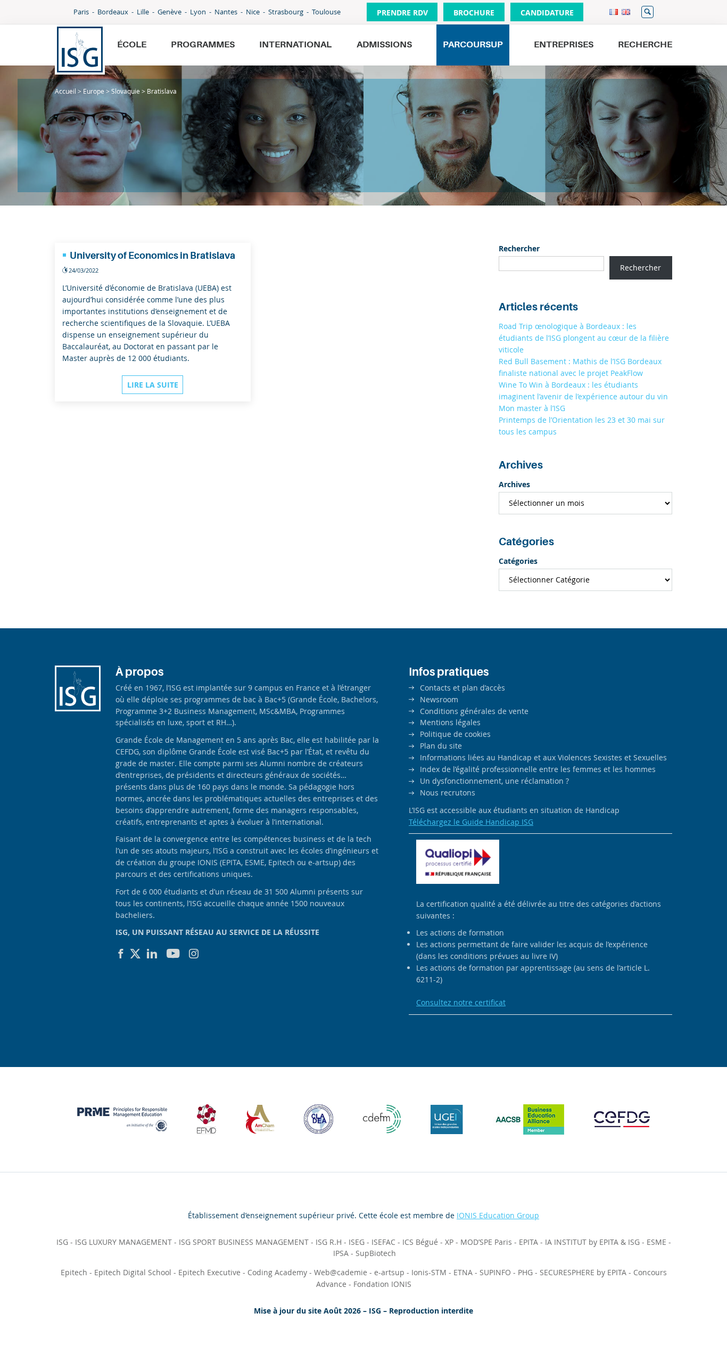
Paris (81, 12)
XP (449, 1242)
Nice (253, 12)
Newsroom (439, 699)
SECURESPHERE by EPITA (583, 1272)
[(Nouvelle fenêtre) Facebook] (121, 953)
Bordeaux (112, 12)
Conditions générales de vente (474, 711)
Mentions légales (450, 722)
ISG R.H (329, 1242)
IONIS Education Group (498, 1215)
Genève (169, 12)
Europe (93, 91)
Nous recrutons (447, 792)
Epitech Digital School (132, 1272)
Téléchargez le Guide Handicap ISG (471, 822)
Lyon (198, 12)
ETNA (463, 1272)
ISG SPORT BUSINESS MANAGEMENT (244, 1242)
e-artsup (389, 1272)
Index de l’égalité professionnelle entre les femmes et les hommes (538, 769)
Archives (514, 484)
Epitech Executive (209, 1272)
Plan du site (441, 746)
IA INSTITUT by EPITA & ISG (592, 1242)
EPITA (528, 1242)
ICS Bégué (420, 1242)
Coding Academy (277, 1272)
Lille (143, 12)
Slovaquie (125, 91)
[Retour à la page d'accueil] (80, 49)
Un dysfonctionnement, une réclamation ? (494, 781)
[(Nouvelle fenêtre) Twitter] (135, 953)
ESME (656, 1242)
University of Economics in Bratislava (152, 255)
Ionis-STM (429, 1272)
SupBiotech (376, 1253)
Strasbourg (285, 12)
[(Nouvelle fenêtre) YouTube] (173, 953)
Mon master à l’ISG (532, 408)
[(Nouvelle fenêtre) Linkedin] (152, 953)
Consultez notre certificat (461, 1002)
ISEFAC (383, 1242)
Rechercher (647, 12)
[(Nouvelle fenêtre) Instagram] (194, 953)
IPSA (341, 1253)
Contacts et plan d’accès (462, 688)
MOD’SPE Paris (486, 1242)
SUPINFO (495, 1272)
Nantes (225, 12)
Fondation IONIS (382, 1284)
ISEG (357, 1242)
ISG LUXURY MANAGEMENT (123, 1242)
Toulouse (326, 12)
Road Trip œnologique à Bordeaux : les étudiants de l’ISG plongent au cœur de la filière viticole (584, 338)
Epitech (74, 1272)
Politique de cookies (455, 734)
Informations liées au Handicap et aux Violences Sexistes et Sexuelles (543, 757)
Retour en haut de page (682, 1320)
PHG (525, 1272)
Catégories (518, 561)
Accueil (65, 91)
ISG (62, 1242)
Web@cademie (340, 1272)
